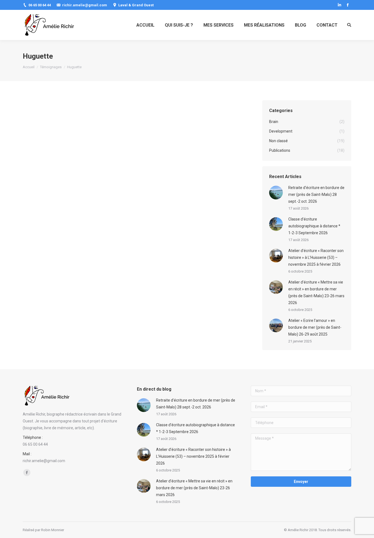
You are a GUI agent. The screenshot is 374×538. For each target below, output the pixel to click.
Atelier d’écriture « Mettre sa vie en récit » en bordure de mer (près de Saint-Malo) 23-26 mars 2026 (316, 292)
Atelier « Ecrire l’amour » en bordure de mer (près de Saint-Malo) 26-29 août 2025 (314, 327)
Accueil (28, 67)
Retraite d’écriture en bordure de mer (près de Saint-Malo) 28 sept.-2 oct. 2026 (316, 194)
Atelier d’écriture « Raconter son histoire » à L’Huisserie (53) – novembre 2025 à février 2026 (316, 257)
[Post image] (276, 192)
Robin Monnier (52, 530)
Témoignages (51, 67)
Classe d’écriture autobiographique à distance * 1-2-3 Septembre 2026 (314, 226)
